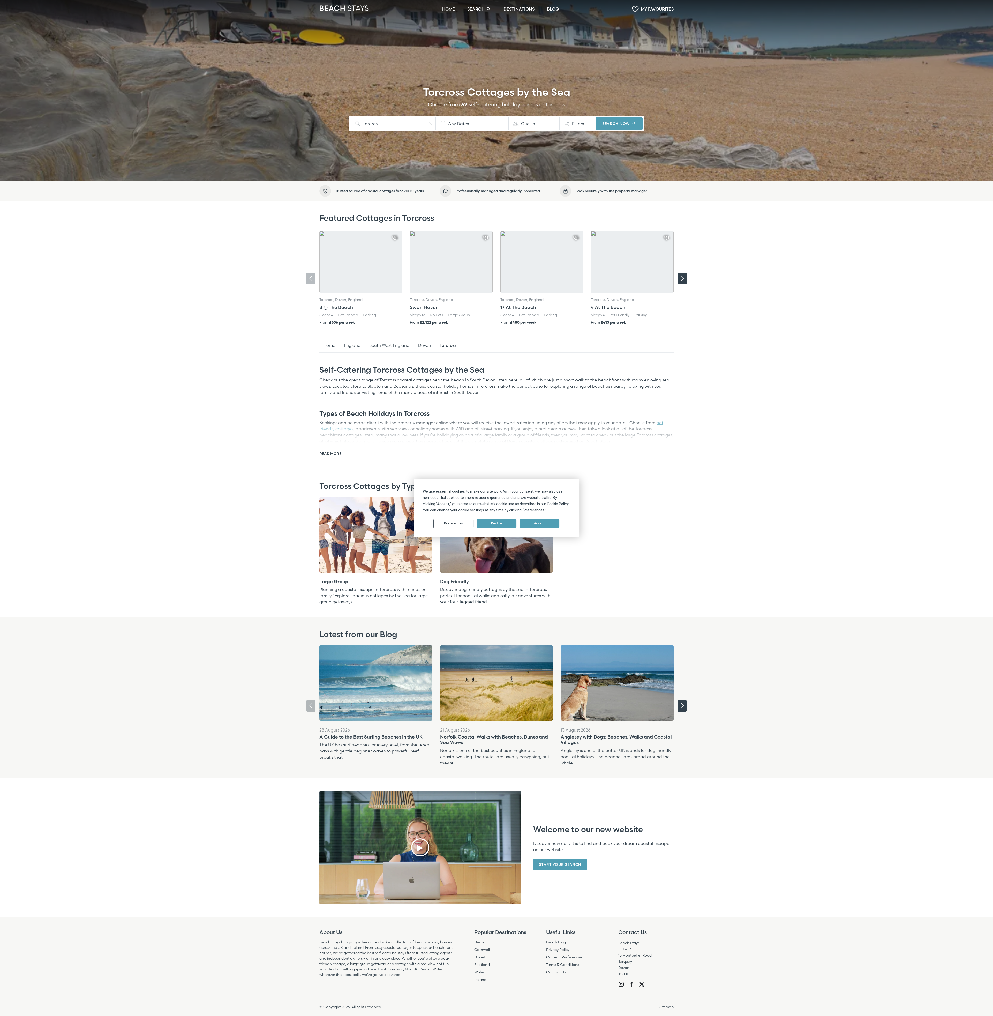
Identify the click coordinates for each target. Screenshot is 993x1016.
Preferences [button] (534, 510)
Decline (496, 523)
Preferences (453, 523)
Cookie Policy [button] (557, 504)
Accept (539, 523)
